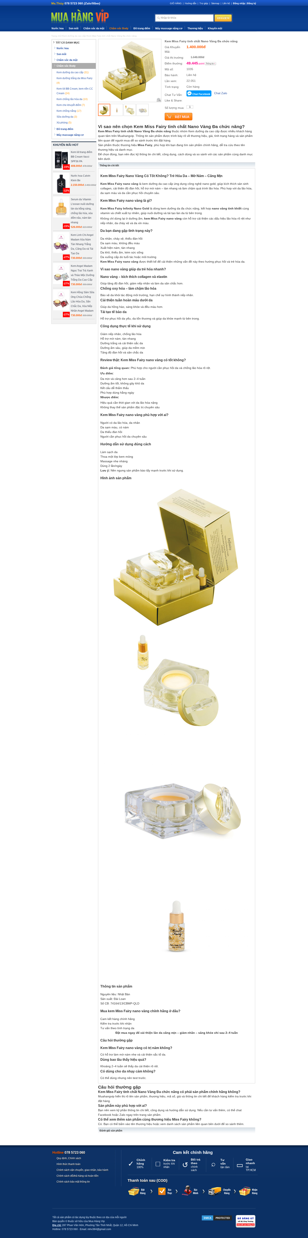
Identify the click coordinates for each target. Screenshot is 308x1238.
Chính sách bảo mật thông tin (73, 1181)
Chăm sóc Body (118, 28)
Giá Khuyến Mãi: (172, 49)
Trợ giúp (203, 3)
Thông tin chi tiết (109, 165)
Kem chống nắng (69, 110)
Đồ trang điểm (141, 28)
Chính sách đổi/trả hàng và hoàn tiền (77, 1175)
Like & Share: (173, 100)
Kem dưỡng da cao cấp (73, 72)
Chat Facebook (201, 94)
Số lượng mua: (174, 107)
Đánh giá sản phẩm (111, 1130)
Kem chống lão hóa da (72, 99)
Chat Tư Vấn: (173, 94)
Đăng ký (251, 3)
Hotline (68, 1152)
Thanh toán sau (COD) (147, 1180)
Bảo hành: (171, 75)
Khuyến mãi (215, 28)
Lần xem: (171, 81)
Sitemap (215, 3)
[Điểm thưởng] (210, 63)
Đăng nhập (239, 3)
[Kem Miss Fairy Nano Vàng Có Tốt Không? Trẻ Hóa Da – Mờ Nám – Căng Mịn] (104, 110)
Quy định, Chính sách (69, 1158)
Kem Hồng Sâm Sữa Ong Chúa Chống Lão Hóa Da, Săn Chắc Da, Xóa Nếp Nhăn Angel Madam (82, 301)
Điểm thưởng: (174, 63)
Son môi (73, 28)
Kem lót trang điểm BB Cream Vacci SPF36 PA (81, 157)
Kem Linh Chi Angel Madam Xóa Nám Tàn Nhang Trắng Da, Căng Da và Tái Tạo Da (82, 244)
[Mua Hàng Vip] (80, 16)
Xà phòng (64, 122)
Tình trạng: (172, 87)
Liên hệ (226, 3)
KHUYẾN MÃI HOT (66, 144)
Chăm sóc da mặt (93, 28)
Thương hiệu (195, 28)
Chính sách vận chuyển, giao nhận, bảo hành (82, 1170)
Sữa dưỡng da (67, 116)
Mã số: (169, 69)
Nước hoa (58, 28)
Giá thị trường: (174, 57)
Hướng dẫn (190, 3)
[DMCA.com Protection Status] (217, 1218)
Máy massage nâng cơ (168, 28)
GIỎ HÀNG (176, 3)
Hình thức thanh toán (68, 1164)
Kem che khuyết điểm (71, 105)
